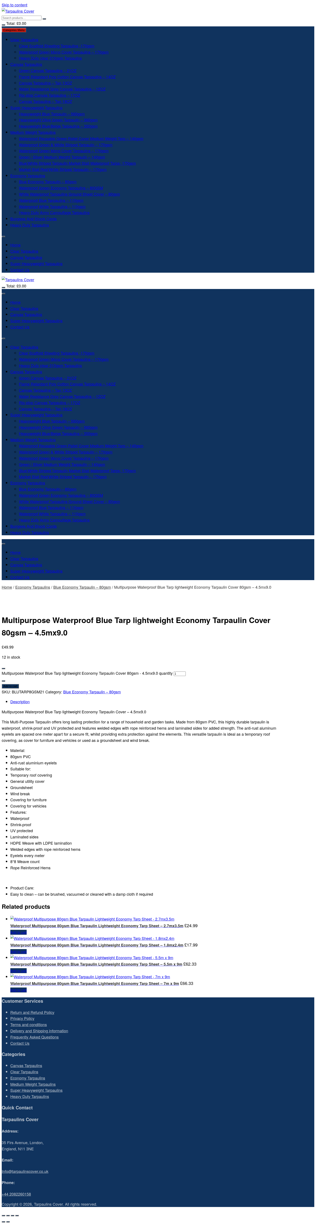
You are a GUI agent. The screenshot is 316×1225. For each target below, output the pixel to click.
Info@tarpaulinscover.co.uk (25, 1171)
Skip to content (14, 5)
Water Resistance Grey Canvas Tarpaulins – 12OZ (62, 89)
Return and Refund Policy (32, 1012)
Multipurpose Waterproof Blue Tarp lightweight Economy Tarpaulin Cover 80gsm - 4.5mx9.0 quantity (87, 673)
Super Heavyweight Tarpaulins (36, 107)
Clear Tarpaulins (24, 39)
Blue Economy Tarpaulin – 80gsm (48, 181)
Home (15, 245)
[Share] (12, 1215)
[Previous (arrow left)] (3, 1221)
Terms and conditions (28, 1024)
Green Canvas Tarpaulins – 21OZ (48, 70)
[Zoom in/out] (3, 1215)
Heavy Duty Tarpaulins (29, 225)
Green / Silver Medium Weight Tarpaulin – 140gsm (62, 157)
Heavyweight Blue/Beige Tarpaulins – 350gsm (58, 126)
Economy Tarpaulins (27, 175)
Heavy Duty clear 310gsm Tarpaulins (50, 58)
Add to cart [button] (18, 932)
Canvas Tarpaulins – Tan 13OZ (45, 83)
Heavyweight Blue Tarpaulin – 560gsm (52, 113)
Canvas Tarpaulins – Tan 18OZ (45, 101)
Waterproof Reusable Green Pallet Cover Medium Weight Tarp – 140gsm (81, 138)
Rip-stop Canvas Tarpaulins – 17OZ (49, 95)
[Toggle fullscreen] (8, 1215)
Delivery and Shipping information (39, 1030)
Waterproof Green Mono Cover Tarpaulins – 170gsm (64, 52)
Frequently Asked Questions (34, 1037)
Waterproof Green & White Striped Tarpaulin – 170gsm (65, 144)
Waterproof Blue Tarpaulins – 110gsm (51, 200)
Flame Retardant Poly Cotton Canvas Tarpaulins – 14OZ (67, 76)
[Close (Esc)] (17, 1215)
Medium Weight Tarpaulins (33, 132)
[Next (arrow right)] (8, 1221)
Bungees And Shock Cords (33, 218)
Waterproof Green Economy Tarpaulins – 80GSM (61, 188)
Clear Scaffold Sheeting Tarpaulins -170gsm (56, 45)
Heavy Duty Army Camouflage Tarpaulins (54, 212)
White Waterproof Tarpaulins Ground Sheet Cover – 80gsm (69, 194)
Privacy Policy (22, 1018)
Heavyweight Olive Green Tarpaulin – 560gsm (58, 119)
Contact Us (19, 269)
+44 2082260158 (16, 1194)
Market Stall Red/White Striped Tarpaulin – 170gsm (63, 169)
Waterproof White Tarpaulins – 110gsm (52, 206)
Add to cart (10, 686)
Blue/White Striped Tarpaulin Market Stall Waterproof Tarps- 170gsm (77, 163)
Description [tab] (20, 701)
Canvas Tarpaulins (26, 64)
